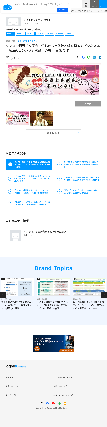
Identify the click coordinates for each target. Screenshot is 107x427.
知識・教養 (22, 41)
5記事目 (50, 34)
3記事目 (30, 34)
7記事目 (69, 34)
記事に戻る (53, 133)
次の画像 (88, 104)
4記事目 (40, 34)
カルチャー (34, 41)
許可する (62, 10)
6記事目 (59, 34)
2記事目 (20, 34)
